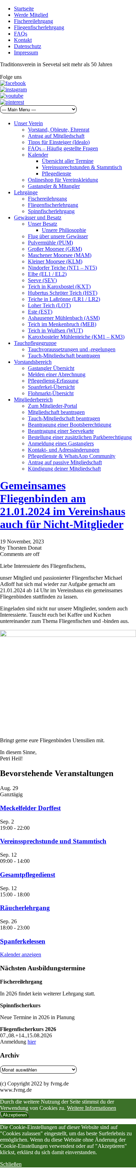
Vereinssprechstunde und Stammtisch (53, 841)
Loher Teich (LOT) (49, 305)
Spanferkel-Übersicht (51, 387)
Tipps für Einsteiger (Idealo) (59, 142)
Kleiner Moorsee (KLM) (55, 261)
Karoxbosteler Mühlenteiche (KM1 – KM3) (76, 337)
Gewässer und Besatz (37, 217)
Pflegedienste (56, 173)
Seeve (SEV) (42, 280)
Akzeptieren (15, 1115)
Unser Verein (28, 123)
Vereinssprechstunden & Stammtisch (82, 167)
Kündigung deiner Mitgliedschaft (64, 469)
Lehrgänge (26, 192)
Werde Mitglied (31, 15)
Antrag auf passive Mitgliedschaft (65, 462)
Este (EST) (40, 312)
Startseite (24, 9)
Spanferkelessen (22, 941)
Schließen (11, 1164)
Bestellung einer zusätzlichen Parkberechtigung (80, 437)
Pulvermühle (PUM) (50, 243)
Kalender (38, 155)
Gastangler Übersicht (51, 368)
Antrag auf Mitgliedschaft (56, 136)
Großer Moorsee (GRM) (55, 249)
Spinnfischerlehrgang (51, 211)
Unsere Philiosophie (64, 230)
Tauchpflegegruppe (35, 343)
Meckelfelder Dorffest (30, 808)
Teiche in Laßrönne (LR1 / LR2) (64, 299)
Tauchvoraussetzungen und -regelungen (71, 349)
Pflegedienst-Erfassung (53, 381)
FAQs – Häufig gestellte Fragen (63, 148)
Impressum (26, 52)
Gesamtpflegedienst (27, 874)
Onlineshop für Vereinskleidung (63, 180)
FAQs (20, 34)
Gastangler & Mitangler (54, 186)
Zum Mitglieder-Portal (52, 406)
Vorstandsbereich (33, 362)
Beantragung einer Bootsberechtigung (69, 425)
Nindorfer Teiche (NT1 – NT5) (62, 268)
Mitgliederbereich (33, 400)
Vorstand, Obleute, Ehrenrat (58, 130)
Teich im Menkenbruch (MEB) (62, 324)
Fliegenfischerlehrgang (39, 27)
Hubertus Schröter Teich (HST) (62, 293)
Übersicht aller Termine (67, 161)
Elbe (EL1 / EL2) (47, 274)
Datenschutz (27, 46)
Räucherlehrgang (25, 907)
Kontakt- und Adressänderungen (63, 450)
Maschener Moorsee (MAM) (59, 255)
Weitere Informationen (91, 1108)
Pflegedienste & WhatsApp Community (71, 456)
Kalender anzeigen (20, 954)
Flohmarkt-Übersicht (51, 393)
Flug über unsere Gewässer (58, 236)
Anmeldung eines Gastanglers (61, 443)
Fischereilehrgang (33, 21)
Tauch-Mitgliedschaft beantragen (64, 356)
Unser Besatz (42, 224)
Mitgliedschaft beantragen (56, 412)
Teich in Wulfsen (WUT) (55, 330)
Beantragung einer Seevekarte (61, 431)
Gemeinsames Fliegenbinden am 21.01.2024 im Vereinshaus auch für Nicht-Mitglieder (62, 505)
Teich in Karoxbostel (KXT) (59, 287)
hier (32, 1042)
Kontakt (23, 40)
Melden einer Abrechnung (56, 374)
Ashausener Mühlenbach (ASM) (64, 318)
